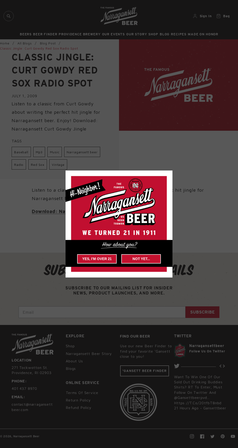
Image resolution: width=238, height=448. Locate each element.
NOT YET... (141, 259)
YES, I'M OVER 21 (97, 259)
